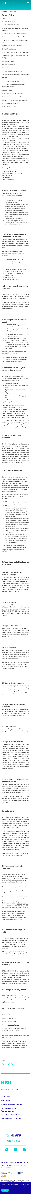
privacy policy (24, 1186)
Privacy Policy (13, 11)
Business (4, 11)
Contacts (25, 1162)
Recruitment (18, 1162)
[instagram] (15, 1149)
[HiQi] (4, 3)
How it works (5, 1100)
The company (5, 1162)
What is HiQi (5, 1097)
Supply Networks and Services (11, 1115)
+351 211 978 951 (19, 3)
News (12, 1162)
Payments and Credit (8, 1108)
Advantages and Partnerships (11, 1104)
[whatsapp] (24, 1149)
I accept (5, 1190)
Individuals (5, 1089)
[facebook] (6, 1149)
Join (2, 1122)
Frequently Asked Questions (11, 1118)
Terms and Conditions (6, 1165)
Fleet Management (7, 1111)
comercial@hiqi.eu (13, 1025)
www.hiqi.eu (17, 1043)
